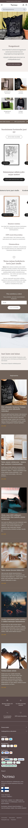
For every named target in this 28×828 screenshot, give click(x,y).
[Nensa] (14, 5)
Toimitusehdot (4, 817)
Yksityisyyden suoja (5, 819)
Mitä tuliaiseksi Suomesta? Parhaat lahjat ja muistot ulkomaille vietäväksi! (13, 409)
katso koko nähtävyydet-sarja (14, 179)
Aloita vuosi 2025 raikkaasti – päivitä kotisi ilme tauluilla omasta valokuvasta (13, 517)
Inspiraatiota (14, 375)
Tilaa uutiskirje (14, 307)
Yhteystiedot (13, 819)
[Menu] (1, 5)
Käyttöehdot (19, 817)
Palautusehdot (12, 817)
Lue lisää (3, 425)
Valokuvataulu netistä (8, 671)
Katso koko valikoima (14, 64)
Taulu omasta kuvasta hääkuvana (12, 570)
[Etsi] (24, 9)
